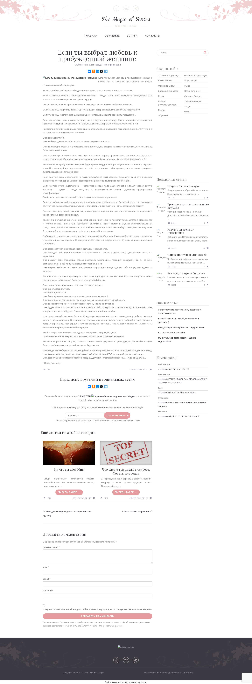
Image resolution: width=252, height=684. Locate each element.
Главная (91, 35)
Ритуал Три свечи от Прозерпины (180, 231)
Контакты (152, 35)
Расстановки (190, 80)
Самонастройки (192, 91)
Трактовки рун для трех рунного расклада (188, 206)
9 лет (91, 65)
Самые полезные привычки (135, 511)
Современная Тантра (177, 369)
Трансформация (112, 65)
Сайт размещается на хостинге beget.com (126, 682)
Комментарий (50, 547)
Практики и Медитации (195, 75)
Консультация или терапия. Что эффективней (181, 327)
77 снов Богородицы (168, 75)
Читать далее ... (69, 492)
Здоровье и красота (168, 91)
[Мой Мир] (97, 71)
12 (204, 248)
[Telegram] (105, 71)
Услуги (132, 35)
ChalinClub (188, 672)
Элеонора (163, 398)
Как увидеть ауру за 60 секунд (186, 273)
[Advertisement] (183, 146)
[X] (101, 71)
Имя (45, 567)
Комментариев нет (139, 370)
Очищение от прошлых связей (187, 254)
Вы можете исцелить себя (171, 332)
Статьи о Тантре (192, 96)
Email (46, 579)
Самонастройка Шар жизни (181, 393)
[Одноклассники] (93, 71)
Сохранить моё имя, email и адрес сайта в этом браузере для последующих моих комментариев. (97, 609)
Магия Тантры (97, 672)
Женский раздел (166, 86)
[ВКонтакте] (89, 71)
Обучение (112, 35)
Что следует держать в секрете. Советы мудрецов (126, 471)
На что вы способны (69, 469)
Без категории (165, 80)
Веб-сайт (48, 590)
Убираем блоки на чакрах (183, 186)
